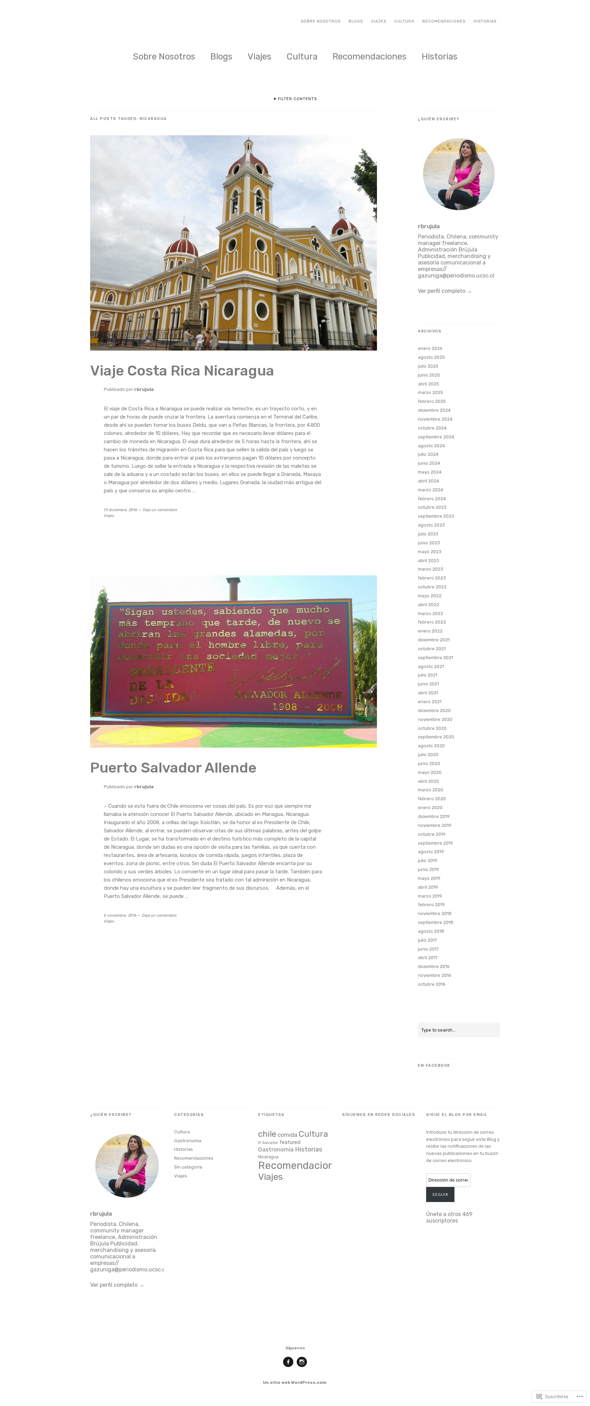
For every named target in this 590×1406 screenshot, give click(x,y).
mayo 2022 (429, 595)
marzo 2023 (430, 569)
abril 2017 (428, 957)
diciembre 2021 (434, 639)
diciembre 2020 (434, 710)
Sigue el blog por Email (457, 1114)
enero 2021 (429, 701)
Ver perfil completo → (445, 291)
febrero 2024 (432, 498)
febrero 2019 (431, 904)
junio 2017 (428, 949)
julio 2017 (427, 940)
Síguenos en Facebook (288, 1366)
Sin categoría (188, 1167)
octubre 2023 (432, 507)
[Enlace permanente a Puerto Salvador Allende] (233, 745)
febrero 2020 (432, 798)
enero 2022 (430, 630)
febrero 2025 (432, 401)
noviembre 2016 (434, 975)
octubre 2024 (432, 428)
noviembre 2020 (435, 719)
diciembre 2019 (434, 816)
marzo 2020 (430, 789)
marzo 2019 (430, 896)
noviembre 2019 (434, 825)
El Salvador (268, 1143)
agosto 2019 (431, 851)
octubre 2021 (432, 648)
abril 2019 (428, 887)
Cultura (404, 21)
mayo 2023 (429, 551)
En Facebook (434, 1065)
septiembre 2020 (436, 736)
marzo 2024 (430, 489)
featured (289, 1142)
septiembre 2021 (435, 657)
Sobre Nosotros (320, 21)
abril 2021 (428, 692)
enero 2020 (430, 807)
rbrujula (144, 389)
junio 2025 (429, 375)
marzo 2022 (430, 613)
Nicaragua (268, 1156)
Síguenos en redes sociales (378, 1114)
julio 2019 (427, 860)
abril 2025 (428, 383)
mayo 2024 (429, 472)
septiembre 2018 (435, 922)
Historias (485, 21)
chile (267, 1134)
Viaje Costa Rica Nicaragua (182, 370)
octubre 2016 (432, 984)
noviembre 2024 (435, 419)
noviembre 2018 (435, 913)
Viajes (378, 21)
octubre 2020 (432, 728)
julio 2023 (428, 533)
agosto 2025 (431, 357)
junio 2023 (429, 542)
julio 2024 (428, 454)
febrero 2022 (432, 622)
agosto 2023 (431, 525)
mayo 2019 (429, 878)
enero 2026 (430, 348)
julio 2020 (428, 754)
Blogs (356, 21)
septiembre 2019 (435, 843)
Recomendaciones (443, 21)
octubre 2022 (432, 586)
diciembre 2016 (434, 966)
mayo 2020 (429, 772)
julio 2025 (428, 366)
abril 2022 (428, 604)
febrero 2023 (432, 578)
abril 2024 (428, 480)
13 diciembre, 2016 (120, 510)
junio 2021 (428, 683)
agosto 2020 (431, 745)
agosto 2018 (431, 931)
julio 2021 (427, 675)
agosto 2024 (431, 445)
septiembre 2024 (436, 436)
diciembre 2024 (434, 410)
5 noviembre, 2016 (120, 915)
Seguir (440, 1194)
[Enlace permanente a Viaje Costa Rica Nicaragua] (233, 348)
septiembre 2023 (436, 516)
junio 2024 (429, 463)
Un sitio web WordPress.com (294, 1382)
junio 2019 (428, 869)
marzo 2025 (430, 392)
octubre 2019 (432, 834)
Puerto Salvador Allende (173, 767)
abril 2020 (428, 781)
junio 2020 (429, 763)
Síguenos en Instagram (302, 1366)
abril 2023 (428, 560)
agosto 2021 (431, 666)
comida (287, 1134)
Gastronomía (187, 1140)
